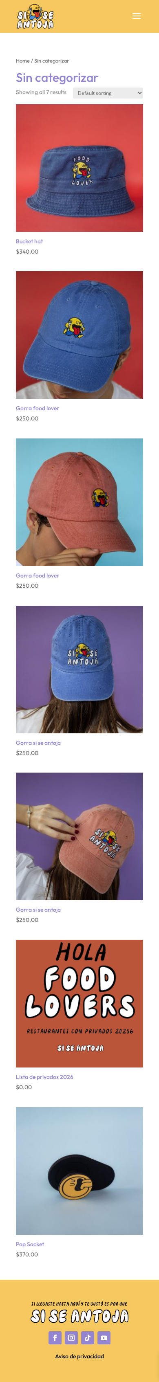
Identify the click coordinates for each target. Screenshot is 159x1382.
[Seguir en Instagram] (71, 1337)
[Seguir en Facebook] (55, 1337)
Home (23, 60)
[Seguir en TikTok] (87, 1337)
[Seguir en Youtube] (103, 1337)
